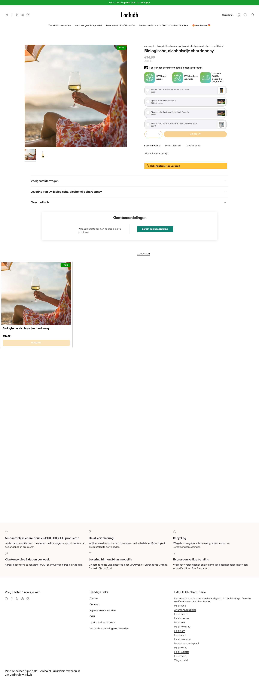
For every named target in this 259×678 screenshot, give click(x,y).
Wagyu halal (181, 660)
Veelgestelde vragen (45, 181)
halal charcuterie (194, 598)
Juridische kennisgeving (102, 622)
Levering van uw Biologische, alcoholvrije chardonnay (66, 191)
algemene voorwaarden (102, 610)
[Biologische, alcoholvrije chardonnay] (36, 293)
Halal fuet (179, 622)
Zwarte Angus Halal (185, 609)
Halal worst (180, 647)
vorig (25, 96)
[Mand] (252, 14)
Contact (94, 604)
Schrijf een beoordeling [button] (155, 228)
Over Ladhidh (40, 202)
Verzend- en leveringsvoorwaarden (109, 628)
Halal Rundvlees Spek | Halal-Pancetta (170, 112)
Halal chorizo (181, 618)
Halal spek (180, 605)
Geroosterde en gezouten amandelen (170, 89)
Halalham (179, 630)
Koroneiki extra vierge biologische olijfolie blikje (174, 123)
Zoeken (93, 598)
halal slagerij (214, 598)
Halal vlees (180, 655)
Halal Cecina (181, 613)
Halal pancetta (182, 639)
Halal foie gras (182, 626)
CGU (92, 616)
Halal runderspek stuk (163, 101)
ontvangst (149, 46)
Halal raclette (181, 651)
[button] (245, 14)
